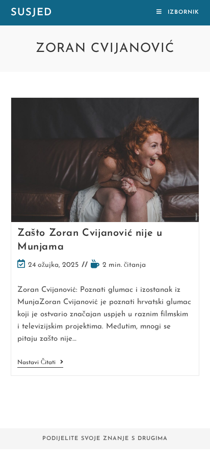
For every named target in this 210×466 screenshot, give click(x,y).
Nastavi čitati (40, 363)
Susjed (31, 13)
